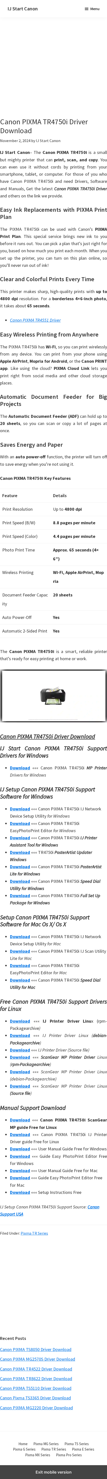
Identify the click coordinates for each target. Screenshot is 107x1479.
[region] (53, 1285)
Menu (95, 8)
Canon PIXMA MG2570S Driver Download (37, 1359)
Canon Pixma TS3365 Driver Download (35, 1398)
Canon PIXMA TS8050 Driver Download (35, 1349)
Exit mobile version (54, 1472)
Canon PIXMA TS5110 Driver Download (35, 1388)
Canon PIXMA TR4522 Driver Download (36, 1369)
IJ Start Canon (22, 8)
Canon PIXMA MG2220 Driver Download (36, 1408)
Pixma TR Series (34, 1233)
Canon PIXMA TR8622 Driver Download (36, 1378)
